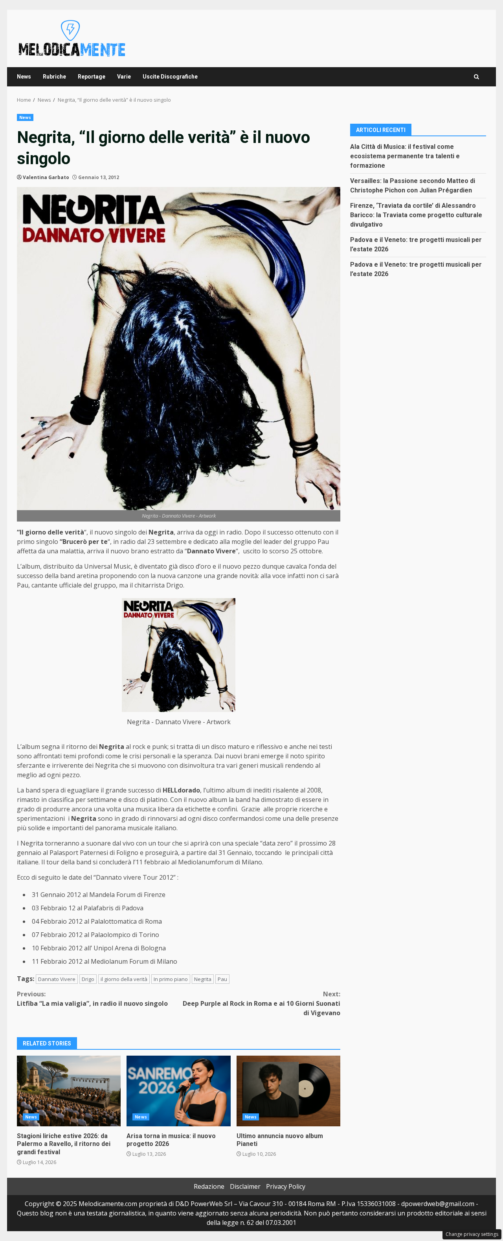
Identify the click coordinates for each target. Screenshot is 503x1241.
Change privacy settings (472, 1234)
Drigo (88, 979)
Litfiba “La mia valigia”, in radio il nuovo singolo (92, 999)
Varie (124, 76)
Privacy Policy (285, 1186)
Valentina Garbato (46, 177)
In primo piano (171, 979)
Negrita (202, 979)
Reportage (91, 76)
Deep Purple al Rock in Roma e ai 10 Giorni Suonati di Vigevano (261, 1003)
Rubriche (54, 76)
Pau (222, 979)
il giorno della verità (124, 979)
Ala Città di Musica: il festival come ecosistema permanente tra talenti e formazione (405, 156)
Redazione (209, 1186)
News (24, 76)
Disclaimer (245, 1186)
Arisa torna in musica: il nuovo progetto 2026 (178, 1091)
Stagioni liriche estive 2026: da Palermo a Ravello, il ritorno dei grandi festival (69, 1091)
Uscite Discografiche (170, 76)
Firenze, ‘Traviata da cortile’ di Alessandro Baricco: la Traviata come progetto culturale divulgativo (416, 214)
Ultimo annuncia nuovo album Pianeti (288, 1091)
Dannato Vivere (56, 979)
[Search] (476, 76)
